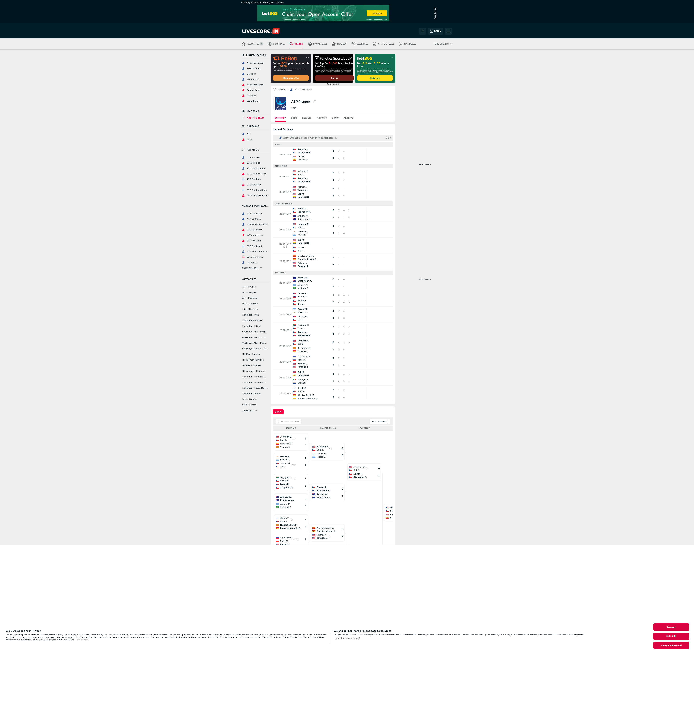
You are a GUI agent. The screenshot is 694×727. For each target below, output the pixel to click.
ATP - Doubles (303, 89)
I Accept (671, 627)
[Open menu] (448, 31)
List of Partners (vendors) (347, 638)
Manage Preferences (671, 645)
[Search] (422, 31)
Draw (335, 118)
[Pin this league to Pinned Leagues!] (314, 101)
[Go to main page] (267, 31)
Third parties (81, 640)
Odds (294, 118)
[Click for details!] (333, 154)
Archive (348, 118)
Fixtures (321, 118)
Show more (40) (250, 268)
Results (306, 118)
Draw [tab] (278, 412)
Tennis (281, 89)
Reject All (671, 636)
